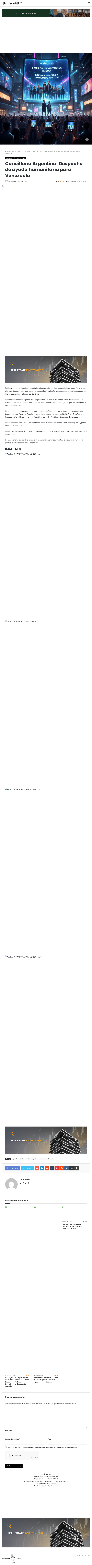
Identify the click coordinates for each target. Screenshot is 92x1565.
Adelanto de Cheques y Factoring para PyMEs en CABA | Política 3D (72, 1226)
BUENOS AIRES (17, 151)
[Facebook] (77, 1555)
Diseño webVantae (11, 1558)
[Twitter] (79, 1555)
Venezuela (51, 1159)
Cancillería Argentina (31, 1159)
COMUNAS (35, 151)
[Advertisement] (46, 35)
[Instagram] (85, 1555)
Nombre (8, 1431)
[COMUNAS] (12, 3)
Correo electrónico (12, 1439)
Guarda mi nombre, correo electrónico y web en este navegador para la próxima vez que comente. (42, 1447)
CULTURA (27, 151)
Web (49, 1439)
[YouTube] (82, 1555)
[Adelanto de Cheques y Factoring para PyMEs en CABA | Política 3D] (74, 1213)
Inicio (9, 151)
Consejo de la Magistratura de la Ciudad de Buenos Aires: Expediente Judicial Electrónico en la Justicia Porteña (17, 1382)
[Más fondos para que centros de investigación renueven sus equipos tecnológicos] (46, 1290)
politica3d (12, 181)
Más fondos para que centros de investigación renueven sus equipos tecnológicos (46, 1380)
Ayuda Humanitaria (18, 1159)
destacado (42, 1159)
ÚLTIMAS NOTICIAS (19, 158)
